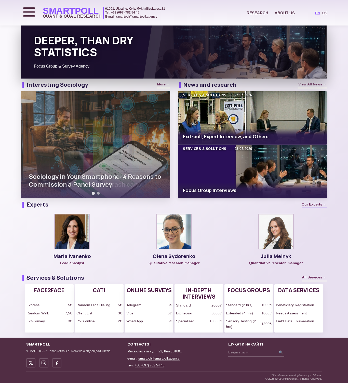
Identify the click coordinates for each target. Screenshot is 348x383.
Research (257, 13)
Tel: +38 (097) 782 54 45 (122, 12)
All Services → (314, 277)
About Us (285, 13)
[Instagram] (43, 362)
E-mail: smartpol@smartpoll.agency (131, 16)
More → (163, 84)
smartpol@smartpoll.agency (159, 358)
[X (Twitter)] (30, 362)
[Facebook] (56, 362)
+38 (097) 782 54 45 (149, 365)
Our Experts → (314, 204)
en (317, 13)
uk (324, 13)
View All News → (312, 84)
